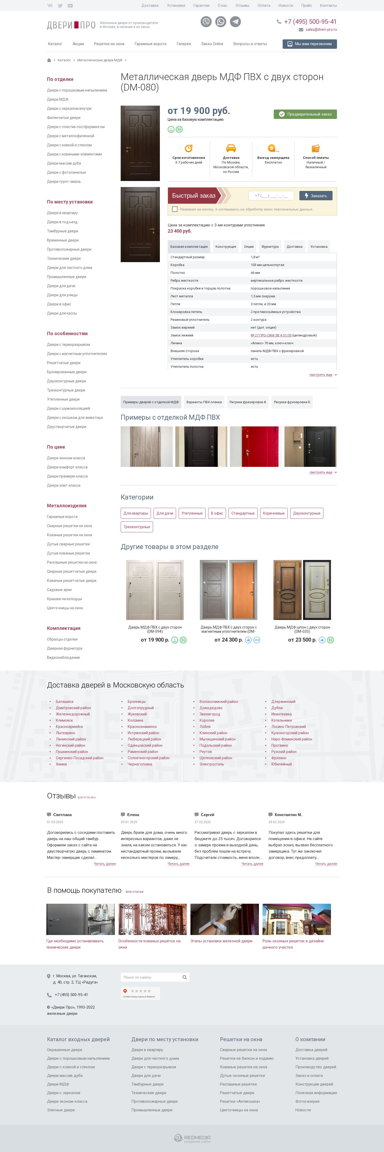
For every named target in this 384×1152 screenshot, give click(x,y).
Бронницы (137, 701)
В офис (217, 513)
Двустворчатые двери (66, 427)
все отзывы (87, 797)
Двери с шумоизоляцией (68, 408)
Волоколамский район (219, 701)
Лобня (205, 727)
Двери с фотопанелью (66, 172)
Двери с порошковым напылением (77, 90)
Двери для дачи (61, 286)
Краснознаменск (142, 727)
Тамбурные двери (62, 231)
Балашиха (64, 701)
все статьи (134, 891)
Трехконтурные (137, 527)
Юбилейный (281, 764)
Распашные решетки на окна (72, 562)
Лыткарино (65, 733)
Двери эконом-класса (66, 458)
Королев (207, 720)
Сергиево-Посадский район (79, 758)
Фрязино (279, 758)
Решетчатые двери (63, 363)
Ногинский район (70, 745)
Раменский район (143, 752)
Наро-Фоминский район (291, 739)
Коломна (135, 720)
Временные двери (63, 240)
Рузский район (283, 752)
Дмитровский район (73, 708)
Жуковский (137, 714)
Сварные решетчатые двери (71, 571)
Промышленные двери (66, 277)
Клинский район (213, 733)
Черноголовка (140, 764)
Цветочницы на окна (65, 608)
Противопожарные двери (69, 249)
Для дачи (164, 513)
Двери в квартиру (62, 213)
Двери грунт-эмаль (64, 181)
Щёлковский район (216, 758)
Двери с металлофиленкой (70, 136)
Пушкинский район (72, 752)
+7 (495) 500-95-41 (310, 21)
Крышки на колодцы (64, 599)
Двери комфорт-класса (67, 467)
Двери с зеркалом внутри (69, 108)
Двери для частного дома (69, 268)
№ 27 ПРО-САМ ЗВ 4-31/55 (271, 335)
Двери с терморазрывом (68, 344)
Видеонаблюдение (63, 657)
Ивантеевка (281, 714)
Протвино (279, 745)
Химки (61, 764)
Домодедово (211, 708)
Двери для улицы (62, 295)
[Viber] (206, 22)
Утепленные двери (63, 399)
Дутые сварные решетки (68, 544)
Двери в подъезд (62, 222)
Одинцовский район (145, 745)
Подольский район (216, 745)
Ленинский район (71, 739)
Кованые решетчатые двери (71, 580)
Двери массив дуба (64, 163)
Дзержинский (283, 701)
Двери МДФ (57, 99)
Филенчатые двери (63, 118)
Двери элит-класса (63, 485)
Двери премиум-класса (67, 476)
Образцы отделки (62, 639)
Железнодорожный (73, 714)
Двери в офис (59, 304)
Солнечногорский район (149, 758)
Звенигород (210, 714)
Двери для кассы (62, 313)
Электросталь (212, 764)
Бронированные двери (66, 372)
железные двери (62, 1013)
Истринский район (143, 733)
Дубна (277, 708)
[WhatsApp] (220, 22)
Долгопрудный (141, 708)
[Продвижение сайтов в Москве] (192, 1138)
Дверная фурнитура (64, 648)
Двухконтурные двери (66, 381)
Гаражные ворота (62, 517)
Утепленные (192, 513)
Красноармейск (69, 727)
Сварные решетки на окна (69, 526)
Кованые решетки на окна (69, 535)
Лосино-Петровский (288, 727)
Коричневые (274, 513)
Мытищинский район (218, 739)
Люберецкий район (144, 739)
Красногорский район (290, 733)
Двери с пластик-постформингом (76, 127)
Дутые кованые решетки (68, 553)
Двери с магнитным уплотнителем (77, 354)
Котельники (281, 720)
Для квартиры (136, 513)
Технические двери (64, 258)
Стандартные (243, 513)
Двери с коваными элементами (74, 154)
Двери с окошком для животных (75, 417)
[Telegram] (235, 22)
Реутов (206, 752)
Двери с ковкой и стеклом (69, 145)
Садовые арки (59, 590)
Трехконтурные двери (66, 390)
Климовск (64, 720)
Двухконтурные (307, 513)
